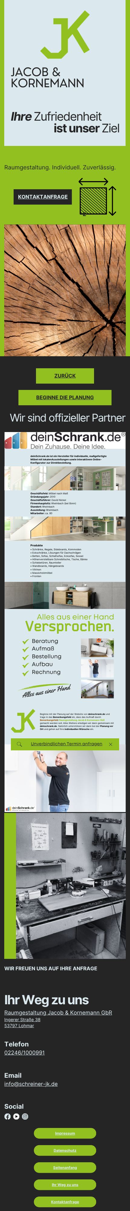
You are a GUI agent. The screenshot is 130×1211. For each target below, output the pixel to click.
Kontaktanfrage (43, 197)
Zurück (65, 376)
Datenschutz (65, 1150)
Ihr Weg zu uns (65, 1184)
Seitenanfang (65, 1167)
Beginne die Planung (65, 397)
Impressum (65, 1133)
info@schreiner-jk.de (31, 1084)
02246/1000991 (24, 1053)
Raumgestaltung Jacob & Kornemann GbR (58, 1013)
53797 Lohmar (19, 1025)
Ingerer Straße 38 (22, 1019)
